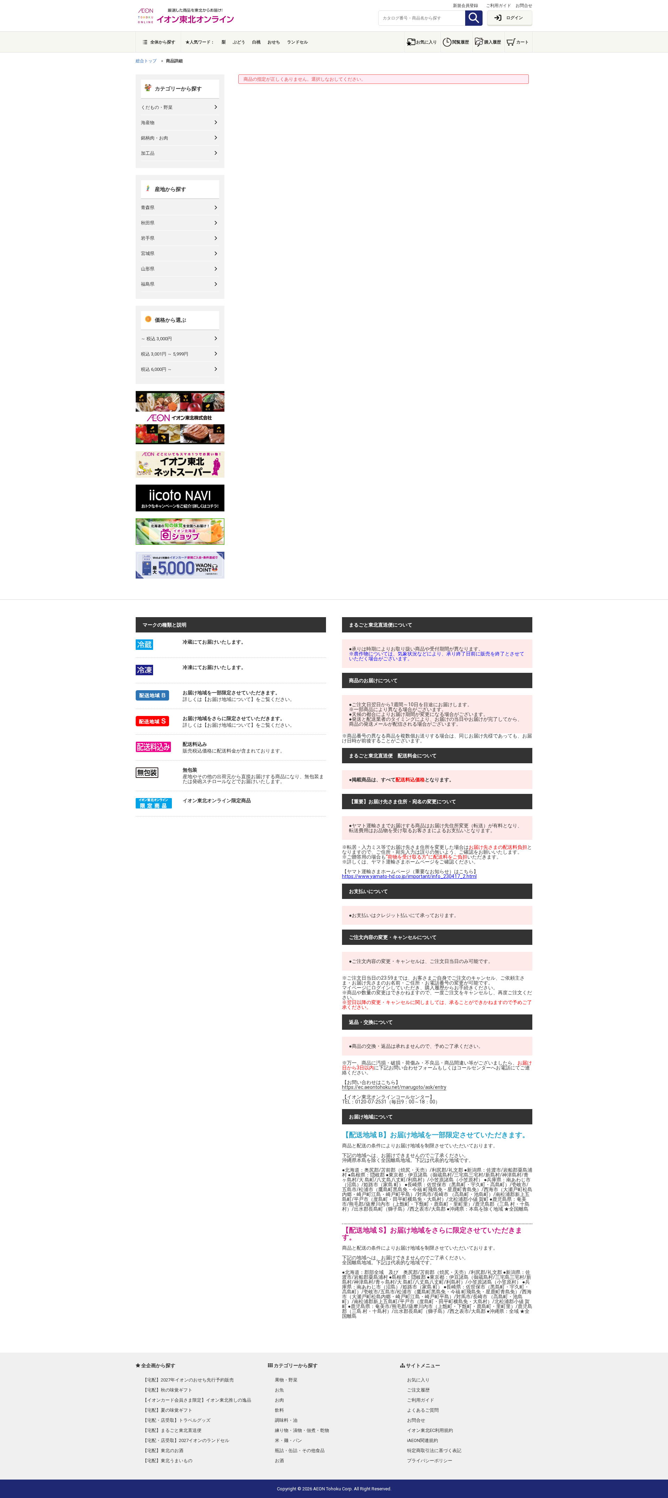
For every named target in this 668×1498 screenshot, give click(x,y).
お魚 (279, 1390)
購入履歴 (492, 42)
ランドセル (297, 42)
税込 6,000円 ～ (156, 369)
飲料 (279, 1410)
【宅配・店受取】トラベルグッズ (176, 1420)
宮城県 (147, 253)
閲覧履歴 (460, 42)
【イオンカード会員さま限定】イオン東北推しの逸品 (197, 1400)
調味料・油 (286, 1420)
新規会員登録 (465, 5)
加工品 (147, 153)
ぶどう (239, 42)
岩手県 (147, 238)
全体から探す (162, 42)
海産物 (147, 122)
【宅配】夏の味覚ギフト (167, 1410)
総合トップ (146, 60)
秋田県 (147, 222)
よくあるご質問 (423, 1410)
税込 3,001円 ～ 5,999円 (164, 354)
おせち (274, 42)
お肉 (279, 1400)
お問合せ (524, 5)
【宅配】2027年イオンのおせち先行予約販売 (188, 1380)
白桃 (256, 42)
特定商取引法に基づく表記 (434, 1450)
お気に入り (426, 42)
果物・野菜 (286, 1380)
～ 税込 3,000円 (156, 338)
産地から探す (170, 189)
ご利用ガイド (498, 5)
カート (522, 42)
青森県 (147, 207)
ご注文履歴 (418, 1390)
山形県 (147, 268)
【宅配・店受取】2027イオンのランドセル (186, 1440)
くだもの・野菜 (157, 107)
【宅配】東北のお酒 (163, 1450)
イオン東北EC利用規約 (430, 1430)
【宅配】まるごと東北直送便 (172, 1430)
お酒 (279, 1460)
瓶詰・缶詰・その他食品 (300, 1450)
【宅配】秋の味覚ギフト (167, 1390)
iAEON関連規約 (422, 1440)
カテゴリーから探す (178, 89)
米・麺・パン (288, 1440)
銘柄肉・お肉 (154, 138)
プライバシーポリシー (429, 1460)
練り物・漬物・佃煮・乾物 (302, 1430)
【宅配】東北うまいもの (167, 1460)
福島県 (147, 284)
